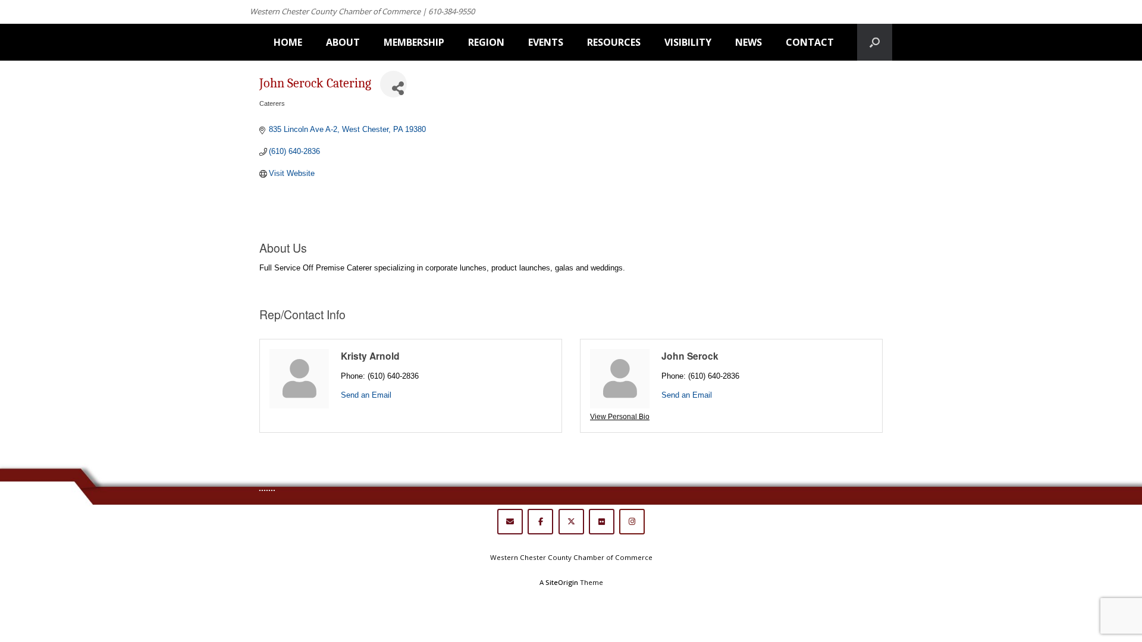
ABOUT (343, 42)
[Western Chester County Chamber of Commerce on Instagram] (632, 521)
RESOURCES (614, 42)
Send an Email (366, 395)
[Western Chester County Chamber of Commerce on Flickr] (601, 521)
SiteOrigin (561, 582)
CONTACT (810, 42)
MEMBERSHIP (414, 42)
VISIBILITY (687, 42)
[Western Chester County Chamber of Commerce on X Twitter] (571, 521)
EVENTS (545, 42)
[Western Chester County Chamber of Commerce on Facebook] (540, 521)
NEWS (748, 42)
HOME (288, 42)
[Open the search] (874, 42)
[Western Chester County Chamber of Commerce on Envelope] (510, 521)
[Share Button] (393, 84)
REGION (486, 42)
